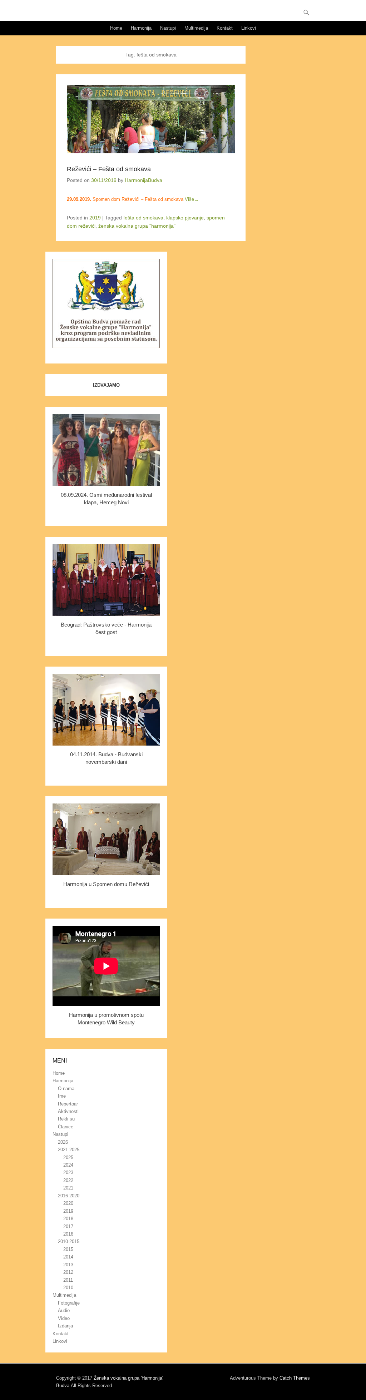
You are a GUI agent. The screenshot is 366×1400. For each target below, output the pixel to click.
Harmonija (141, 28)
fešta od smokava (143, 218)
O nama (66, 1088)
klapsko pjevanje (185, 218)
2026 (63, 1142)
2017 (68, 1226)
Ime (62, 1096)
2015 (68, 1249)
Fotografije (69, 1303)
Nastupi (168, 28)
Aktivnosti (68, 1111)
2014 (68, 1257)
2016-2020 (68, 1195)
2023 (68, 1172)
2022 (68, 1180)
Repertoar (68, 1104)
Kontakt (225, 28)
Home (116, 28)
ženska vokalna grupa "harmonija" (136, 226)
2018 (68, 1218)
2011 (68, 1280)
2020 (68, 1203)
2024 (68, 1165)
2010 (68, 1287)
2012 (68, 1272)
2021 (68, 1188)
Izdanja (65, 1326)
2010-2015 (68, 1241)
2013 (68, 1264)
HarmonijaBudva (143, 180)
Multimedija (196, 28)
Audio (64, 1310)
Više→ (192, 199)
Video (64, 1318)
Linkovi (248, 28)
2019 (95, 218)
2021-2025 (68, 1149)
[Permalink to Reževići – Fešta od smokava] (151, 119)
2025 (68, 1157)
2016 (68, 1234)
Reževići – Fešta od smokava (109, 169)
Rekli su (66, 1119)
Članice (65, 1126)
